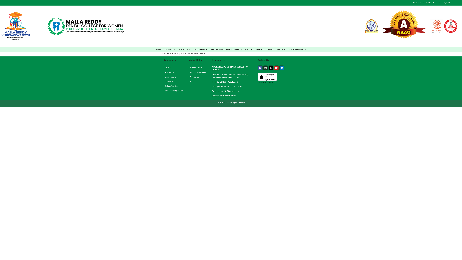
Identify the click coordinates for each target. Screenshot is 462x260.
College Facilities (171, 86)
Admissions (169, 72)
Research (260, 49)
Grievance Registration (174, 91)
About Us (169, 49)
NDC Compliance (296, 49)
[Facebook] (260, 67)
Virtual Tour (417, 3)
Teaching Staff (217, 49)
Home (158, 49)
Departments (199, 49)
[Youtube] (276, 67)
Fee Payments (445, 3)
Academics (183, 49)
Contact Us (430, 3)
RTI (191, 81)
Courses (168, 68)
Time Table (169, 81)
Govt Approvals (232, 49)
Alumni (270, 49)
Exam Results (170, 77)
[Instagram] (265, 67)
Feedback (281, 49)
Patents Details (196, 68)
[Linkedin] (281, 67)
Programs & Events (198, 72)
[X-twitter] (271, 67)
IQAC (247, 49)
